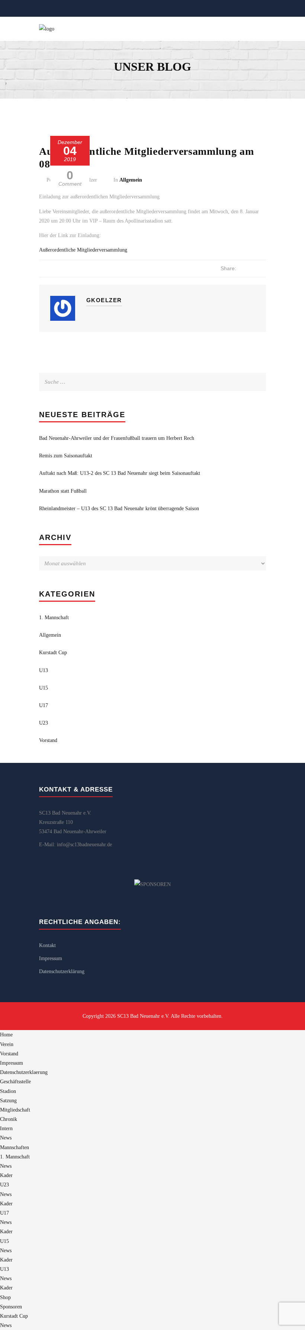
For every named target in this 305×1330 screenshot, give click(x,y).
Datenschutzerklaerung (24, 1072)
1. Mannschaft (54, 617)
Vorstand (48, 740)
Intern (6, 1128)
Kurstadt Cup (53, 652)
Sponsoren (11, 1307)
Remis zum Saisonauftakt (65, 455)
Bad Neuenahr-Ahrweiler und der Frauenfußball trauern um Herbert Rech (116, 438)
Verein (6, 1044)
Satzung (8, 1100)
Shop (5, 1297)
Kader (6, 1175)
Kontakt (47, 945)
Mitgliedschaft (15, 1110)
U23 (43, 723)
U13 (43, 670)
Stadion (8, 1091)
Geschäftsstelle (15, 1081)
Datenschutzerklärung (61, 971)
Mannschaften (14, 1147)
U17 (43, 705)
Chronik (8, 1119)
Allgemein (130, 180)
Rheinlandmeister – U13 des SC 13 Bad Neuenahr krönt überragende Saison (119, 508)
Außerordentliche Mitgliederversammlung (83, 250)
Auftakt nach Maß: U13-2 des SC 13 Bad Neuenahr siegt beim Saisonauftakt (119, 473)
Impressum (50, 958)
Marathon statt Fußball (63, 491)
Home (6, 1035)
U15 (43, 688)
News (6, 1138)
